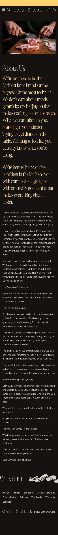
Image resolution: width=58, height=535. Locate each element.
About (5, 492)
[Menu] (3, 9)
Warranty (50, 497)
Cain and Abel (48, 511)
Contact (6, 501)
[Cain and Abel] (29, 10)
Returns (23, 497)
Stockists (28, 492)
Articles (16, 492)
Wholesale (36, 497)
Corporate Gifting (46, 492)
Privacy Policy (9, 497)
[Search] (10, 9)
